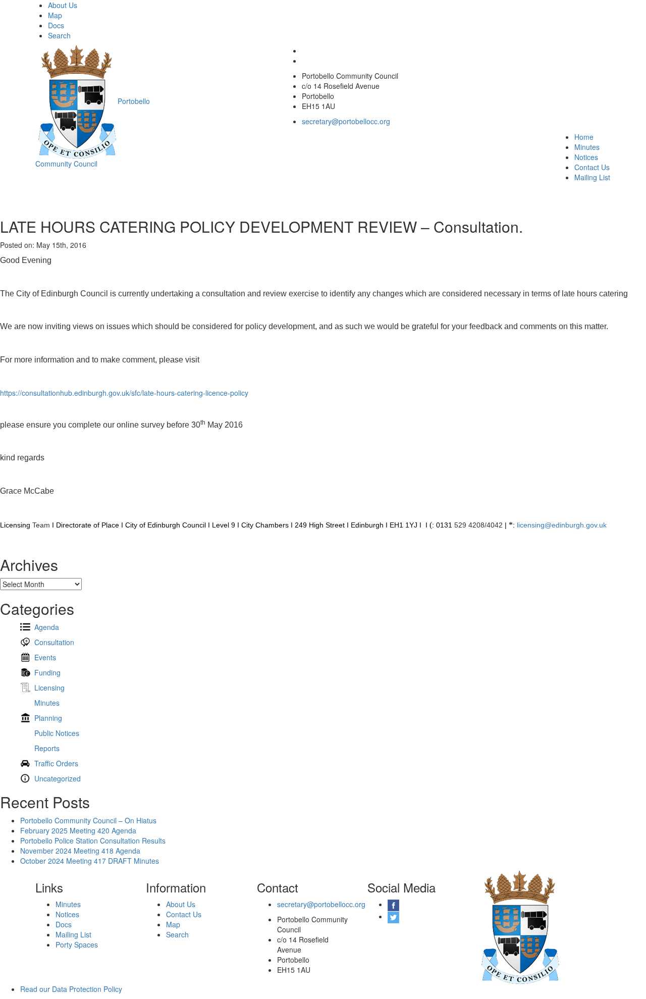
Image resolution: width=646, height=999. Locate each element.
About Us (62, 5)
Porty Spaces (77, 944)
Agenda (46, 627)
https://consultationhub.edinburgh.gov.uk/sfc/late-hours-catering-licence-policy (124, 393)
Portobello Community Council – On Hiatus (88, 820)
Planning (48, 718)
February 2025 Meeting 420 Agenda (78, 830)
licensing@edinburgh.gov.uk (562, 525)
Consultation (54, 642)
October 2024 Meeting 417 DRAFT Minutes (89, 861)
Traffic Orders (56, 763)
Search (59, 35)
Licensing (49, 687)
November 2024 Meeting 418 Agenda (80, 851)
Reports (47, 748)
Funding (47, 672)
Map (55, 15)
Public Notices (56, 733)
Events (45, 657)
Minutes (587, 147)
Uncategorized (57, 778)
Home (584, 137)
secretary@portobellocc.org (346, 121)
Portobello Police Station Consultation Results (93, 840)
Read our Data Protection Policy (71, 989)
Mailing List (592, 177)
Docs (56, 25)
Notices (586, 157)
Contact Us (592, 167)
